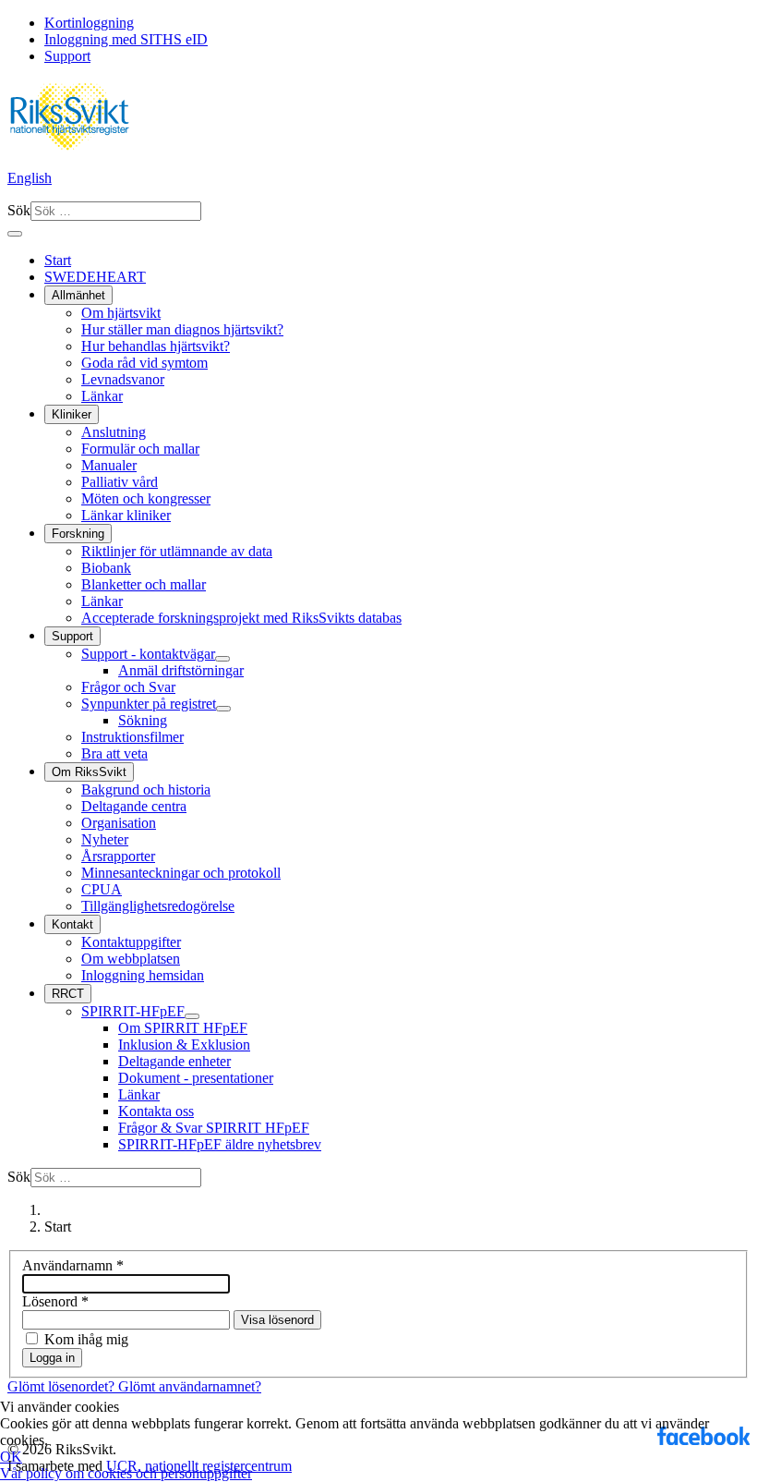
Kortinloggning (89, 22)
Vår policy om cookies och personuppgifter (126, 1473)
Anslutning (113, 432)
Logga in (52, 1358)
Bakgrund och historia (145, 789)
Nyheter (104, 839)
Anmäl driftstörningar (181, 670)
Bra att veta (114, 753)
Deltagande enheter (174, 1061)
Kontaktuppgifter (131, 942)
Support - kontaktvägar (148, 654)
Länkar (102, 396)
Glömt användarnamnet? (189, 1386)
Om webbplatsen (130, 958)
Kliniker (71, 414)
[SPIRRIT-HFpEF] (192, 1016)
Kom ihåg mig (86, 1339)
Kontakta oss (156, 1111)
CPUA (101, 889)
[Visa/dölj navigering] (14, 234)
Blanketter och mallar (143, 584)
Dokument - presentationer (195, 1078)
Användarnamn (73, 1265)
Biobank (106, 568)
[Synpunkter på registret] (223, 708)
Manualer (109, 465)
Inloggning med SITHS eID (126, 39)
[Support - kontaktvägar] (222, 659)
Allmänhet (78, 295)
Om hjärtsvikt (121, 313)
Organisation (118, 823)
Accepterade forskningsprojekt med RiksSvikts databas (241, 618)
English (29, 178)
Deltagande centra (133, 806)
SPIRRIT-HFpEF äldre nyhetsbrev (219, 1144)
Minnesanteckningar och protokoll (181, 873)
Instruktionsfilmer (132, 737)
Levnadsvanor (122, 379)
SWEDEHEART (95, 277)
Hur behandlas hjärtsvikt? (155, 346)
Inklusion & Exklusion (184, 1044)
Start (57, 260)
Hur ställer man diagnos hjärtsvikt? (182, 329)
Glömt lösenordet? (62, 1386)
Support (67, 56)
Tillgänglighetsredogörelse (157, 906)
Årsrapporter (118, 856)
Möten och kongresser (145, 498)
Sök (18, 210)
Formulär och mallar (140, 448)
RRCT (68, 994)
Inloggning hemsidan (142, 975)
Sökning (142, 720)
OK (11, 1456)
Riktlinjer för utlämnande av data (176, 551)
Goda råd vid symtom (144, 362)
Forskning (78, 534)
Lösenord (55, 1301)
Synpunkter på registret (148, 703)
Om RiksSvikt (89, 772)
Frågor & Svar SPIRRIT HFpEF (213, 1128)
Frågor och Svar (128, 687)
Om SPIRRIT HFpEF (182, 1028)
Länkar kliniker (126, 515)
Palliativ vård (119, 482)
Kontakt (72, 924)
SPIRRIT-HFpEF (133, 1011)
